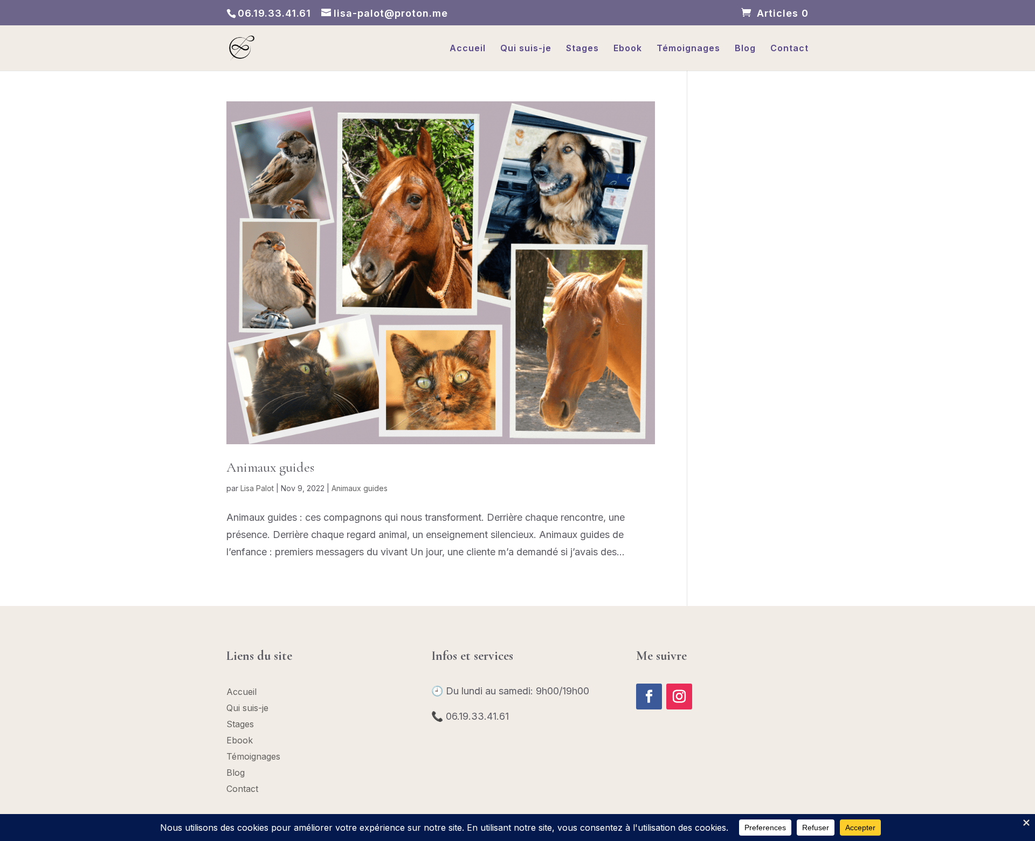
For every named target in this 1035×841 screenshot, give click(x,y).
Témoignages (688, 48)
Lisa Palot (257, 488)
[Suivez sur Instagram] (679, 696)
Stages (582, 48)
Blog (745, 48)
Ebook (627, 48)
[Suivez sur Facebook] (649, 696)
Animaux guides (270, 467)
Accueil (468, 48)
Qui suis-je (525, 48)
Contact (789, 48)
